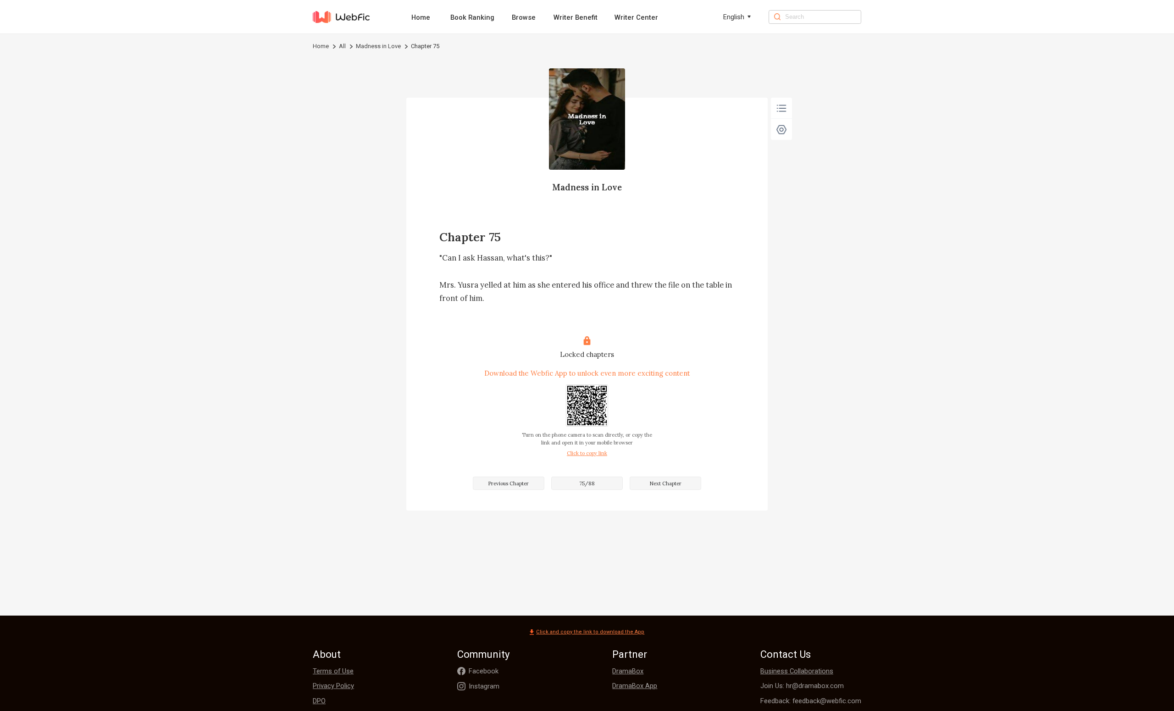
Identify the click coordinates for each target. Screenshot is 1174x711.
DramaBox (627, 671)
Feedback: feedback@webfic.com (810, 701)
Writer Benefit (576, 17)
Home (420, 17)
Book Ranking (472, 17)
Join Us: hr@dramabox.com (802, 686)
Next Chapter (665, 483)
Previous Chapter (508, 483)
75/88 (587, 483)
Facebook (483, 671)
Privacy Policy (333, 686)
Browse (524, 17)
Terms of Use (333, 671)
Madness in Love (378, 46)
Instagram (484, 686)
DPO (319, 701)
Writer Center (636, 17)
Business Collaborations (796, 671)
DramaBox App (634, 686)
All (342, 46)
